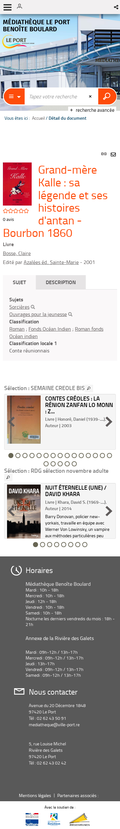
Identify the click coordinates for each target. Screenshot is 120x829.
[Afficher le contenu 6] (46, 455)
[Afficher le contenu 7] (53, 455)
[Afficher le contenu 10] (74, 455)
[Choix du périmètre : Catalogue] (14, 96)
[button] (116, 7)
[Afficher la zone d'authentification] (22, 7)
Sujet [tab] (19, 282)
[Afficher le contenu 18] (60, 463)
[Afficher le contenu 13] (95, 455)
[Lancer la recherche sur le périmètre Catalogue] (107, 96)
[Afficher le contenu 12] (88, 455)
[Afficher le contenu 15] (109, 455)
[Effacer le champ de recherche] (91, 96)
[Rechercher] (33, 307)
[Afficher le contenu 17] (53, 463)
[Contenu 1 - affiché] (10, 455)
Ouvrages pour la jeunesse (38, 314)
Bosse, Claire (17, 253)
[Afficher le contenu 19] (67, 463)
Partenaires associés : (78, 795)
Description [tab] (61, 282)
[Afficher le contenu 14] (102, 455)
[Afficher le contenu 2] (17, 455)
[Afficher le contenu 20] (74, 463)
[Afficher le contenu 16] (46, 463)
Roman (17, 328)
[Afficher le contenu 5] (39, 455)
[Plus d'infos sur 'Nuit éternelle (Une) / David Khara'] (24, 512)
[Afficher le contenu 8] (60, 455)
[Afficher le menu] (7, 7)
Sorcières (19, 306)
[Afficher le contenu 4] (32, 455)
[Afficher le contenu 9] (67, 455)
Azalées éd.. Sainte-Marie (51, 262)
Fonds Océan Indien (49, 328)
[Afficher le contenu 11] (81, 455)
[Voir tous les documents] (89, 388)
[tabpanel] (60, 346)
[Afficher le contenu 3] (25, 455)
